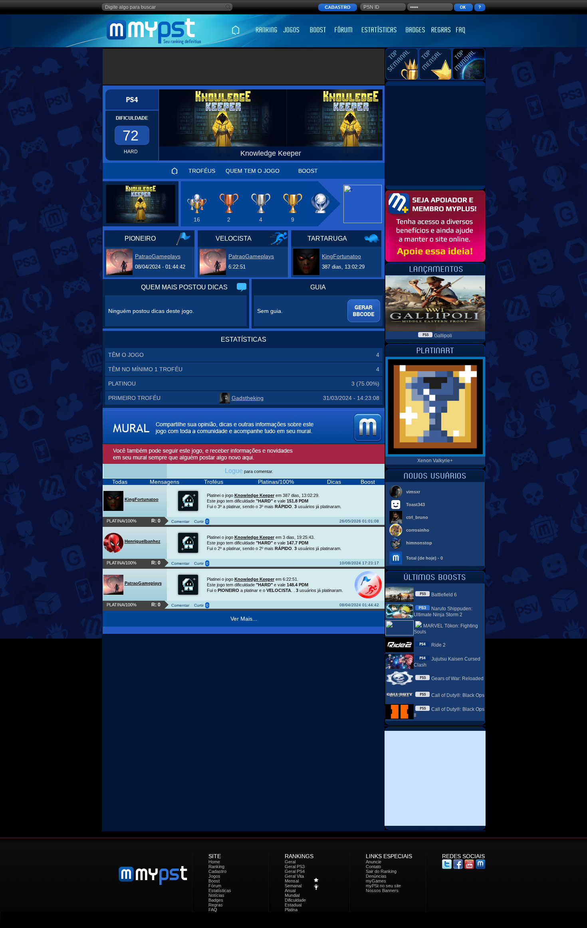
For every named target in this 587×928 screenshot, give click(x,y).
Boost (368, 482)
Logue (234, 470)
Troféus (213, 482)
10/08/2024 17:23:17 (359, 563)
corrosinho (417, 530)
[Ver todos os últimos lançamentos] (435, 273)
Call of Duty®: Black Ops (457, 695)
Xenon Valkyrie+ (435, 460)
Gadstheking (248, 398)
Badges (215, 900)
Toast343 (415, 504)
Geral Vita (294, 876)
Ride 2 (438, 645)
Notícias (216, 895)
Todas (119, 482)
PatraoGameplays (157, 256)
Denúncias (376, 876)
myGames (376, 881)
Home (214, 861)
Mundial (292, 895)
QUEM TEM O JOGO (253, 171)
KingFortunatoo (341, 256)
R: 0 (156, 521)
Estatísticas (219, 890)
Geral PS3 (295, 866)
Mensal (292, 881)
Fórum (214, 885)
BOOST (308, 171)
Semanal (293, 885)
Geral (290, 861)
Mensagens (164, 482)
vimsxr (413, 491)
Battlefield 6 (444, 595)
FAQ (212, 909)
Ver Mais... (243, 618)
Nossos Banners (382, 890)
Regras (215, 904)
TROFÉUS (201, 171)
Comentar (180, 521)
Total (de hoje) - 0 (424, 558)
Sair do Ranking (381, 871)
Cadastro (217, 871)
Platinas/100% (276, 482)
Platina (291, 909)
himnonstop (419, 542)
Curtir (199, 521)
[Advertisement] (244, 67)
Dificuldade (295, 900)
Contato (373, 866)
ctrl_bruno (417, 517)
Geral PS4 (295, 871)
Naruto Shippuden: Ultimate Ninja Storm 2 (443, 611)
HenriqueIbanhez (143, 541)
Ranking (216, 866)
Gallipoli (443, 335)
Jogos (214, 876)
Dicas (334, 482)
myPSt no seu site (383, 885)
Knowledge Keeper (254, 495)
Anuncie (373, 861)
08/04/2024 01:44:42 (359, 605)
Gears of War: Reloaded (457, 678)
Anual (290, 890)
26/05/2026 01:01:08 (359, 521)
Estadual (293, 904)
